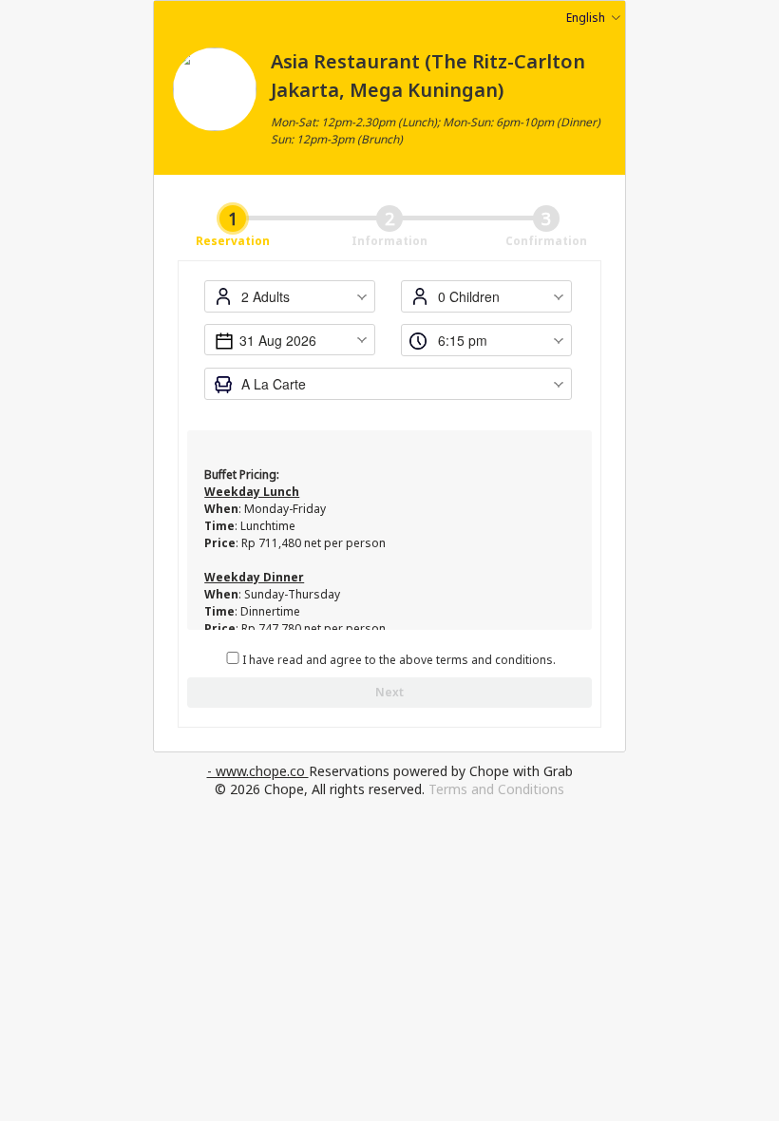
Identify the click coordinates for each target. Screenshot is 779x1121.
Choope (214, 173)
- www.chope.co (258, 771)
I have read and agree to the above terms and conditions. (399, 660)
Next (389, 692)
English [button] (585, 18)
